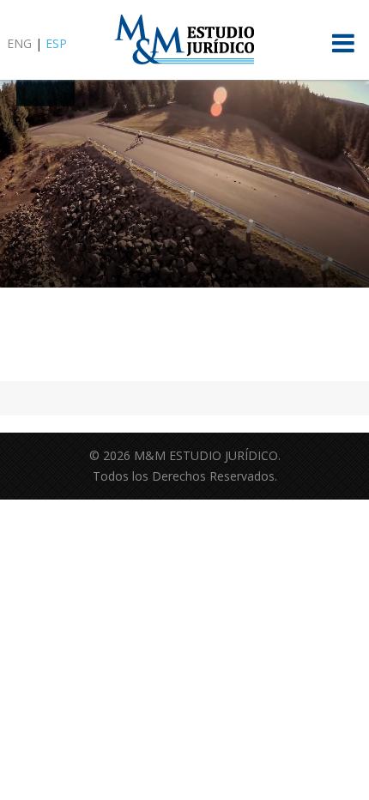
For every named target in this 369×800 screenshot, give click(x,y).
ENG (19, 43)
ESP (56, 43)
